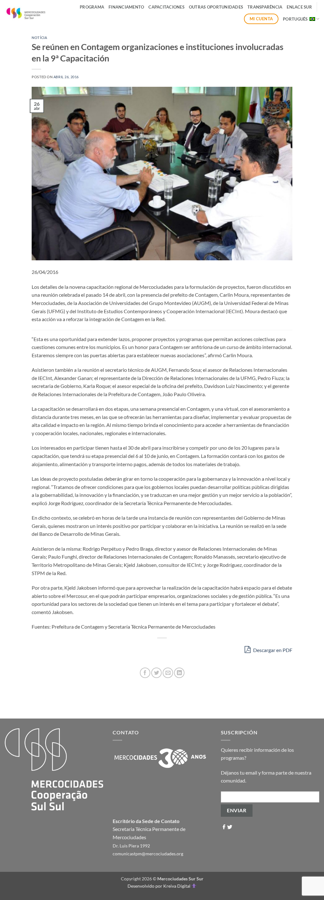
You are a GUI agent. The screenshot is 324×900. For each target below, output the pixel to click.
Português (295, 19)
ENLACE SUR (299, 7)
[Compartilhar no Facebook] (145, 673)
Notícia (39, 37)
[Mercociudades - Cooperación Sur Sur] (26, 13)
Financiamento (126, 7)
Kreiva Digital (177, 886)
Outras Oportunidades (216, 7)
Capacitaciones (166, 7)
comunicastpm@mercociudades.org (148, 853)
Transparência (264, 7)
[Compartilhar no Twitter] (156, 673)
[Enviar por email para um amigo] (168, 673)
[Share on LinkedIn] (179, 673)
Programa (92, 7)
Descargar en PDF (272, 650)
